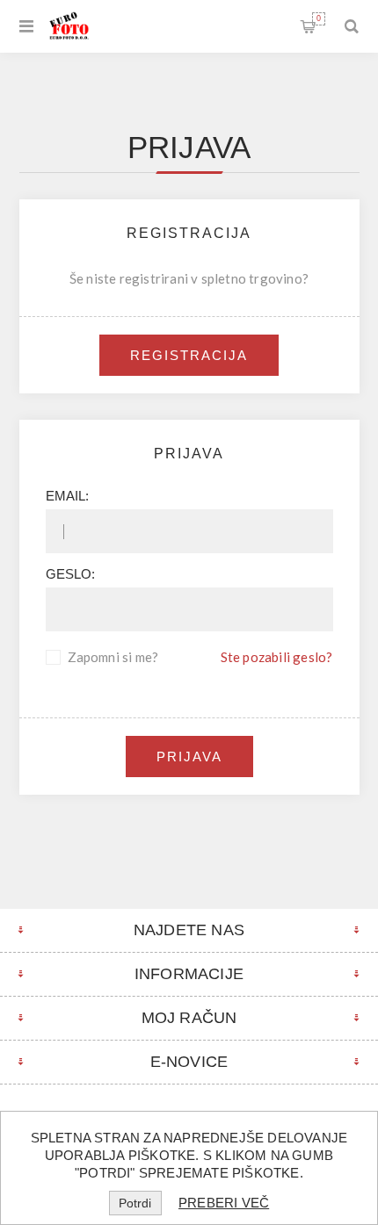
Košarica (318, 18)
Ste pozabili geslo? (277, 657)
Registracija (189, 355)
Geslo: (71, 573)
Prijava (189, 756)
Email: (68, 495)
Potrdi (135, 1203)
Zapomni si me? (113, 657)
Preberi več (223, 1202)
